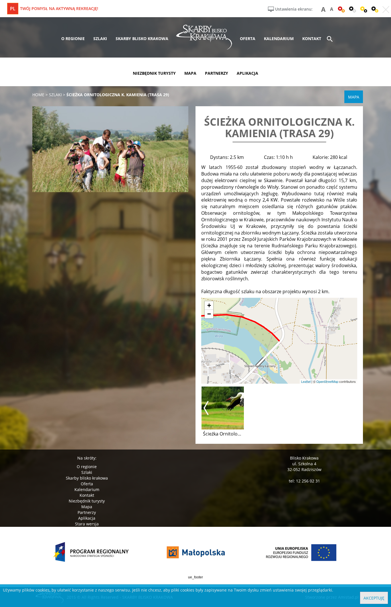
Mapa (86, 506)
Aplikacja (86, 518)
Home (38, 94)
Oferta (87, 483)
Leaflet (306, 381)
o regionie (73, 38)
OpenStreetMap (327, 381)
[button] (209, 305)
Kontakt (87, 495)
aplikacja (247, 73)
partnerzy (216, 73)
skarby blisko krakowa (142, 38)
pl (12, 8)
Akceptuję (374, 598)
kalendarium (279, 38)
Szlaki (86, 472)
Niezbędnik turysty (87, 501)
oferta (247, 38)
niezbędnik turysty (154, 73)
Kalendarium (86, 489)
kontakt (311, 38)
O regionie (87, 466)
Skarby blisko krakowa (87, 478)
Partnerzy (87, 512)
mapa (190, 73)
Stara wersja (87, 524)
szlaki (100, 38)
